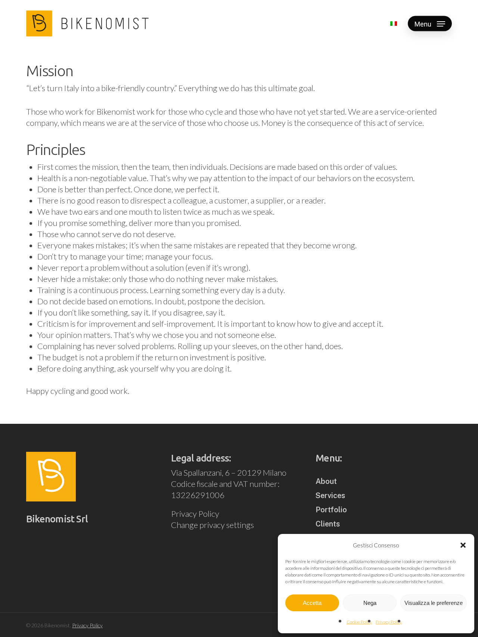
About (326, 481)
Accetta (312, 603)
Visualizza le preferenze (433, 603)
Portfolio (331, 509)
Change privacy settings (212, 525)
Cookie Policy (359, 622)
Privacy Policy (389, 622)
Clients (328, 523)
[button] (463, 545)
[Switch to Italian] (393, 23)
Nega (369, 603)
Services (330, 495)
